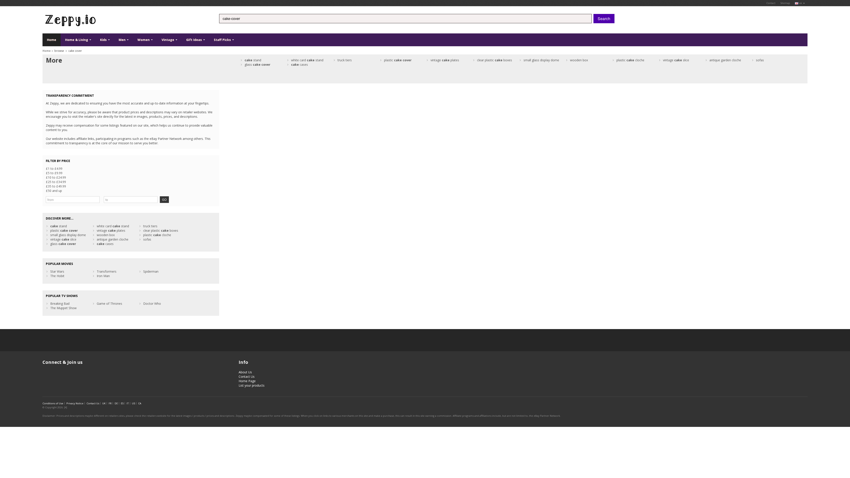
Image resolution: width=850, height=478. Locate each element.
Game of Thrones (109, 303)
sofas (760, 60)
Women (144, 40)
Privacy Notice (74, 403)
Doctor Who (152, 303)
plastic (397, 60)
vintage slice (676, 60)
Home (51, 40)
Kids (104, 40)
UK (104, 403)
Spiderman (150, 271)
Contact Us (247, 376)
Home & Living (77, 40)
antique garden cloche (725, 60)
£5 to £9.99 (54, 173)
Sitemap (785, 3)
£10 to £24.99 (56, 177)
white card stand (307, 60)
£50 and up (54, 191)
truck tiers (345, 60)
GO (164, 199)
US (133, 403)
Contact (770, 3)
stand (253, 60)
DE (116, 403)
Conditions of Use (52, 403)
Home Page (247, 381)
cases (299, 64)
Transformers (106, 271)
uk (800, 3)
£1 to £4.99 (54, 168)
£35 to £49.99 (56, 186)
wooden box (579, 60)
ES (122, 403)
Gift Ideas (194, 40)
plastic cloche (630, 60)
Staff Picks (223, 40)
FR (110, 403)
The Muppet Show (63, 308)
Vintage (168, 40)
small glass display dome (541, 60)
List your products (252, 385)
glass (257, 64)
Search (604, 18)
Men (122, 40)
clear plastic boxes (494, 60)
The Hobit (57, 276)
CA (139, 403)
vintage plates (445, 60)
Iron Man (103, 276)
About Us (245, 372)
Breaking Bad (60, 303)
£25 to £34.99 (56, 182)
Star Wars (57, 271)
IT (128, 403)
